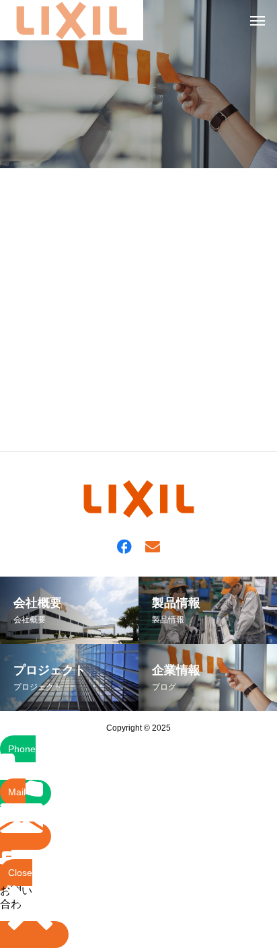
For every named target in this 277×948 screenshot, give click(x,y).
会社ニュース (46, 420)
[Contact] (152, 545)
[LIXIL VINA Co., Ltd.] (71, 20)
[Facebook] (124, 545)
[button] (20, 856)
